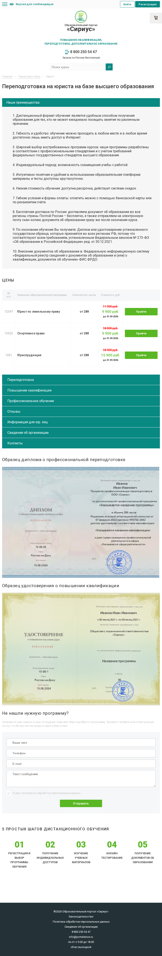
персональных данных (65, 793)
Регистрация (148, 4)
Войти (127, 4)
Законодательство (81, 916)
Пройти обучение (141, 312)
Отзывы (13, 411)
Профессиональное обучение (30, 401)
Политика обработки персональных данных (81, 921)
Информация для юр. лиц (27, 422)
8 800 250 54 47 (83, 51)
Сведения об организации (28, 433)
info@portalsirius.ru (81, 936)
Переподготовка (20, 380)
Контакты (15, 443)
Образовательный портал (81, 28)
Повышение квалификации (29, 390)
